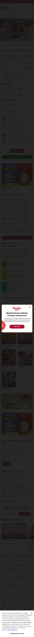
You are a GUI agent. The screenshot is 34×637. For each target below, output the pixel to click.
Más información (12, 629)
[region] (17, 623)
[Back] (30, 307)
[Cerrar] (32, 613)
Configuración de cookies (17, 633)
